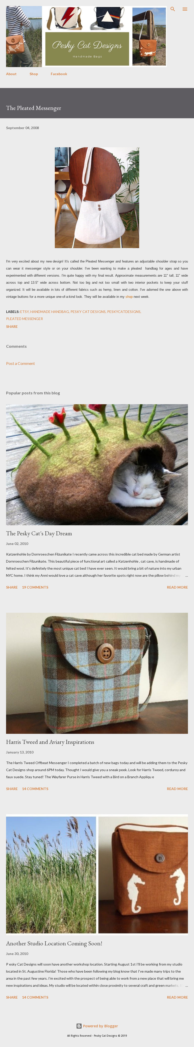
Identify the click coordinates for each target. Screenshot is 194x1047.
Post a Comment (20, 363)
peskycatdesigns (123, 311)
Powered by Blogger (100, 1026)
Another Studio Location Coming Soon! (54, 943)
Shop (34, 74)
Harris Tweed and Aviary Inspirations (50, 742)
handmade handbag (49, 311)
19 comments (35, 587)
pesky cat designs (88, 311)
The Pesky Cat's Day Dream (39, 533)
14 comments (35, 789)
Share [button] (12, 326)
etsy (24, 311)
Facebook (59, 74)
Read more (177, 587)
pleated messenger (24, 318)
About (11, 74)
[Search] (173, 9)
